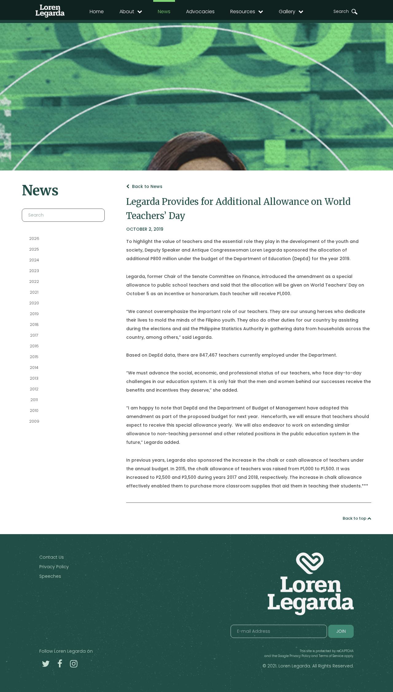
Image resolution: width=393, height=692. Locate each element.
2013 (34, 378)
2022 (34, 281)
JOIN (341, 631)
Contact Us (51, 557)
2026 (34, 238)
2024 (34, 260)
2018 (34, 324)
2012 (34, 389)
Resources (242, 11)
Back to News (146, 186)
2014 (34, 367)
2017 (34, 335)
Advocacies (200, 11)
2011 (34, 400)
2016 (34, 346)
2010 (34, 410)
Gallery (287, 11)
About (126, 11)
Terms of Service (331, 656)
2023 (34, 271)
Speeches (50, 576)
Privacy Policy (54, 567)
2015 (34, 357)
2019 (34, 314)
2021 (34, 292)
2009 (34, 421)
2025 (34, 249)
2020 (34, 303)
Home (97, 11)
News (164, 11)
